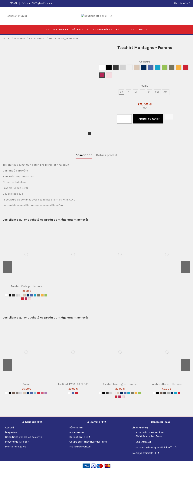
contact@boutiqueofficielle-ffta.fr (156, 447)
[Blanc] (6, 295)
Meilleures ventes (80, 446)
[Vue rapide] (27, 282)
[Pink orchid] (29, 298)
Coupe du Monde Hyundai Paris (88, 441)
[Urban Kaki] (38, 295)
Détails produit (106, 155)
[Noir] (10, 295)
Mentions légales (15, 446)
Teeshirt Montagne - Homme (120, 384)
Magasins (11, 432)
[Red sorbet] (26, 298)
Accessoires (76, 432)
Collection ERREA (79, 437)
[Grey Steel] (17, 393)
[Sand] (24, 295)
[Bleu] (31, 295)
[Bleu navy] (28, 295)
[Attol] (35, 295)
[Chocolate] (13, 393)
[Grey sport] (168, 393)
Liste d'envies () (182, 3)
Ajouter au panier (149, 118)
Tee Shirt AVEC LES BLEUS (73, 384)
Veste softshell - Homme (167, 384)
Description (84, 155)
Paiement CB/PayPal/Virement (37, 3)
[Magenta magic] (45, 393)
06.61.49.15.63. (143, 441)
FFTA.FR (14, 3)
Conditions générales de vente (23, 437)
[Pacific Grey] (17, 295)
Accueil (9, 427)
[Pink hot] (42, 393)
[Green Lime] (45, 295)
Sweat (26, 384)
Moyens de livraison (17, 441)
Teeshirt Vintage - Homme (26, 286)
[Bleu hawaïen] (35, 393)
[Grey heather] (20, 393)
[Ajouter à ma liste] (169, 117)
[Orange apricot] (42, 295)
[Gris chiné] (20, 295)
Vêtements (76, 427)
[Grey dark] (13, 295)
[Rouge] (22, 298)
